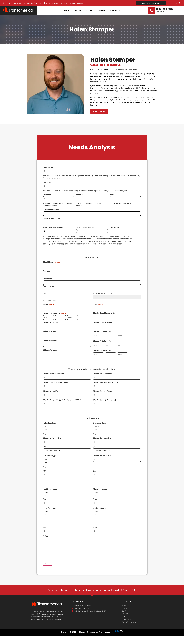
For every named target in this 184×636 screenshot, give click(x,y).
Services (102, 10)
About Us (77, 10)
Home (66, 10)
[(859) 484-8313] (151, 10)
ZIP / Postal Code (49, 300)
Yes (46, 493)
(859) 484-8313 (164, 8)
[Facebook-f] (179, 3)
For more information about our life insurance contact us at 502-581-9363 (92, 590)
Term (47, 426)
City (44, 293)
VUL (46, 431)
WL (46, 434)
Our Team (90, 10)
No (46, 495)
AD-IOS (118, 631)
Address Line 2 (48, 286)
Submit (47, 563)
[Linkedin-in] (175, 3)
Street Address (48, 279)
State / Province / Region (102, 293)
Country (96, 300)
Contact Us (115, 10)
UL (46, 429)
